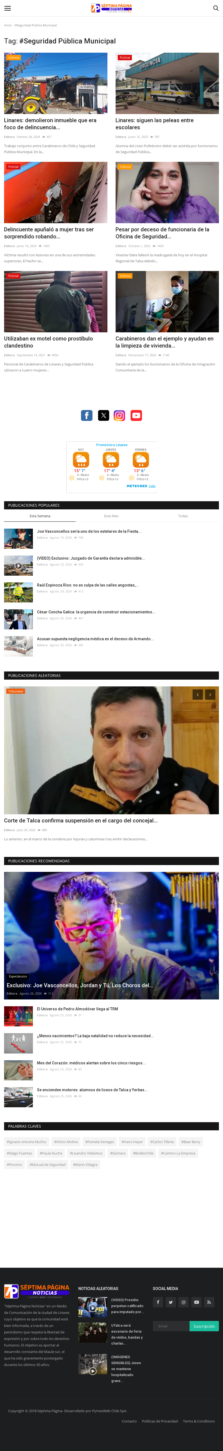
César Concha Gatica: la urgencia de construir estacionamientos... (96, 612)
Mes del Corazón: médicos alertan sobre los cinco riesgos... (91, 1063)
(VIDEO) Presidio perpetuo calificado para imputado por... (127, 1306)
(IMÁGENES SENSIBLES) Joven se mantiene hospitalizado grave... (126, 1369)
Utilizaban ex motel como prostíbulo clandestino (48, 342)
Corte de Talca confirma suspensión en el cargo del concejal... (81, 820)
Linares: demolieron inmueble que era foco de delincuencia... (50, 124)
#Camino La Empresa (178, 1153)
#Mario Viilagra (85, 1164)
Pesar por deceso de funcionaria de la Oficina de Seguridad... (162, 233)
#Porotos (14, 1164)
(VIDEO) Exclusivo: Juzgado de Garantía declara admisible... (91, 558)
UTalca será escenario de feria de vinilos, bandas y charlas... (127, 1334)
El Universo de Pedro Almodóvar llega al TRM (77, 1009)
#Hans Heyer (132, 1141)
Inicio (8, 25)
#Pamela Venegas (99, 1141)
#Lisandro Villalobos (86, 1153)
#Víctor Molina (66, 1141)
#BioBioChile (143, 1153)
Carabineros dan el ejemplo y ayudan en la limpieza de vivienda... (164, 342)
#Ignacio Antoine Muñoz (27, 1141)
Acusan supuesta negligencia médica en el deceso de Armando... (95, 639)
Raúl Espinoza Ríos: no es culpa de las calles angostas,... (88, 585)
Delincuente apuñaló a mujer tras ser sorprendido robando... (49, 233)
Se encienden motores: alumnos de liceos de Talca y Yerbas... (92, 1090)
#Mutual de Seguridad (48, 1164)
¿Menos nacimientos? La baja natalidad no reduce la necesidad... (95, 1036)
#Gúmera (117, 1153)
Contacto (129, 1421)
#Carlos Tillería (162, 1141)
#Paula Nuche (51, 1153)
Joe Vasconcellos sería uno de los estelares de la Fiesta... (89, 531)
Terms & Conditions (199, 1421)
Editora (9, 137)
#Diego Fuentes (19, 1153)
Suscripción (204, 1326)
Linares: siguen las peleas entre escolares (155, 124)
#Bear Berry (190, 1141)
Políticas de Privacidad (160, 1421)
